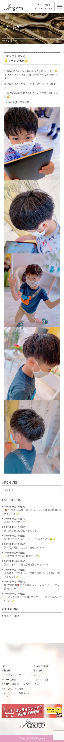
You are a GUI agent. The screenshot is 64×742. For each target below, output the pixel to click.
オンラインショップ (11, 675)
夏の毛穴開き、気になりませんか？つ (24, 547)
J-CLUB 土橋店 (9, 679)
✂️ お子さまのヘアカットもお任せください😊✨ (30, 539)
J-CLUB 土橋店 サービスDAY (16, 684)
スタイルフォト (41, 679)
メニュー (38, 675)
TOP (4, 41)
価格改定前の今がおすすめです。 (21, 530)
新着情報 (6, 670)
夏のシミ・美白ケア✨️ (16, 522)
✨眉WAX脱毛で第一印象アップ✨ (22, 556)
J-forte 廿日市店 (41, 666)
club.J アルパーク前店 (12, 688)
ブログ (7, 616)
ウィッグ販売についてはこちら (44, 7)
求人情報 (38, 670)
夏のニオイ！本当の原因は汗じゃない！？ (26, 564)
